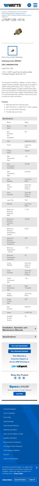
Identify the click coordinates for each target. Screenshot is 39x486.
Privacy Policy (18, 473)
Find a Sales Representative (19, 346)
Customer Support (18, 359)
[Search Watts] (29, 5)
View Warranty (18, 356)
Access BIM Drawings (19, 362)
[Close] (37, 468)
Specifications (9, 336)
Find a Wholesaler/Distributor (19, 351)
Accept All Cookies (20, 480)
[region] (19, 475)
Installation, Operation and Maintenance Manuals (15, 328)
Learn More (19, 394)
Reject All (32, 480)
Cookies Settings (7, 480)
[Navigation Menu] (35, 5)
